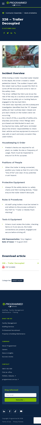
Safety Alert (17, 280)
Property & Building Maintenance (13, 334)
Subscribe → (20, 400)
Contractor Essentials (14, 13)
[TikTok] (15, 411)
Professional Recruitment (11, 330)
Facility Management (9, 323)
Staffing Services (8, 326)
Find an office (7, 372)
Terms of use (6, 421)
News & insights (7, 353)
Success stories (7, 356)
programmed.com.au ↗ (10, 379)
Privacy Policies (18, 421)
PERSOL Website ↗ (9, 376)
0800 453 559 (7, 368)
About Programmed (9, 346)
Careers (4, 349)
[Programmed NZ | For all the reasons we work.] (15, 3)
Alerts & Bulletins (30, 13)
